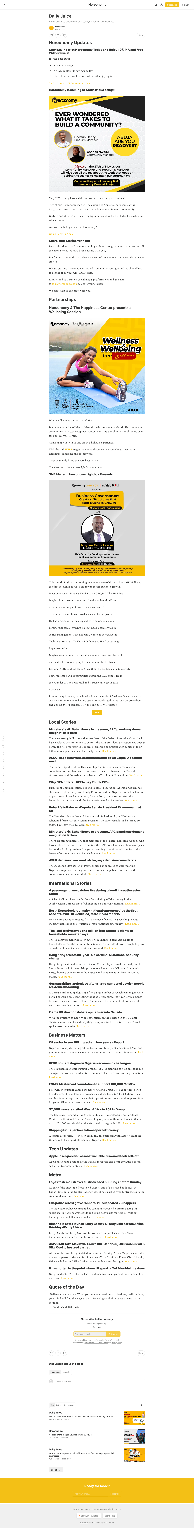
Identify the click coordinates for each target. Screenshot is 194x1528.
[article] (97, 1418)
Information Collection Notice (96, 1343)
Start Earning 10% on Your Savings (69, 83)
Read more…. (132, 904)
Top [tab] (52, 1405)
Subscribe (172, 4)
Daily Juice (55, 1412)
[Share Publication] (161, 4)
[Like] (51, 35)
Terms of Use (110, 1340)
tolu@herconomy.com (65, 284)
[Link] (45, 42)
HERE (69, 450)
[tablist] (60, 1372)
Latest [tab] (59, 1405)
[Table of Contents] (3, 763)
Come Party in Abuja (61, 234)
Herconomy (60, 27)
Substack (84, 1522)
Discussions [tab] (69, 1405)
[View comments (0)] (58, 35)
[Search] (155, 4)
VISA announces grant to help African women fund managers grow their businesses (82, 1454)
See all (54, 1469)
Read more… (109, 751)
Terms (102, 1509)
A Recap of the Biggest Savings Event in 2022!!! (70, 1434)
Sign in (185, 4)
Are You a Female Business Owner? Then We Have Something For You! (81, 1416)
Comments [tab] (55, 1372)
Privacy (95, 1509)
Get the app (110, 1516)
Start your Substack (90, 1516)
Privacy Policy (117, 1343)
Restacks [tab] (66, 1372)
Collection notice (113, 1509)
